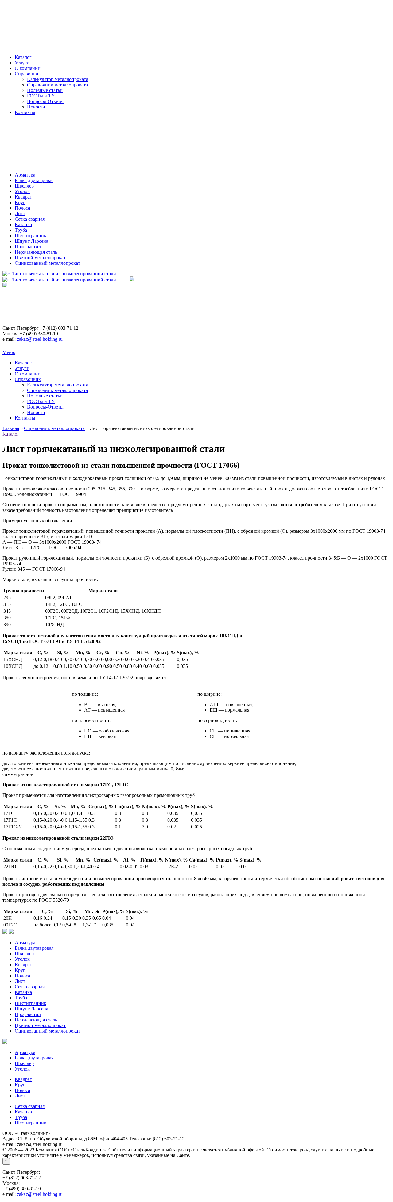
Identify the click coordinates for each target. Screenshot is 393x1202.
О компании (28, 68)
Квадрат (23, 197)
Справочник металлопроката (57, 84)
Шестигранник (30, 235)
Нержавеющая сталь (36, 252)
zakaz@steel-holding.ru (40, 339)
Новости (36, 106)
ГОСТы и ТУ (41, 95)
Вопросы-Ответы (45, 101)
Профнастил (28, 246)
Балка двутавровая (34, 180)
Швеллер (24, 185)
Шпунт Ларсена (31, 241)
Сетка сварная (30, 219)
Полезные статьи (45, 90)
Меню (8, 352)
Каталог (23, 57)
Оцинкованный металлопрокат (47, 263)
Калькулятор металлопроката (57, 79)
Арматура (25, 174)
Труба (21, 230)
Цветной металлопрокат (40, 257)
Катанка (23, 224)
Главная (10, 428)
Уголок (22, 191)
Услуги (22, 62)
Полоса (22, 208)
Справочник (28, 73)
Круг (20, 202)
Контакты (25, 112)
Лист (20, 213)
